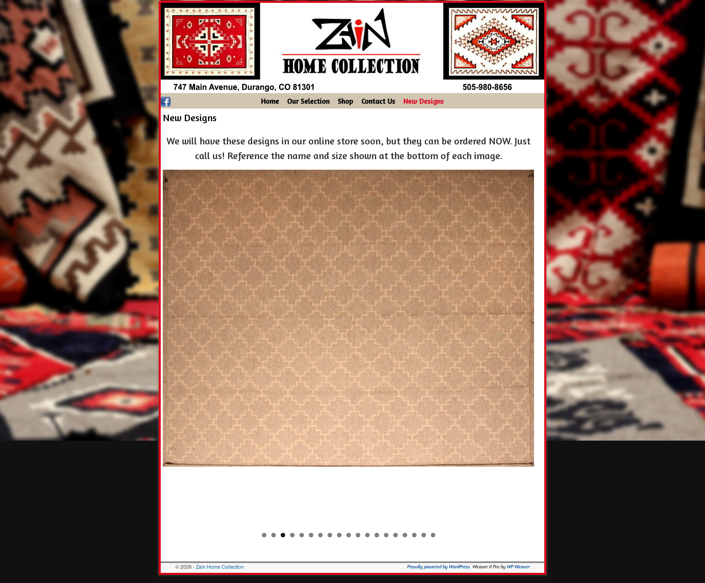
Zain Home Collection (220, 566)
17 (414, 535)
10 (348, 535)
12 (367, 535)
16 (405, 535)
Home (270, 100)
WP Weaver (518, 566)
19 (433, 535)
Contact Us (378, 100)
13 (377, 535)
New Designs (423, 100)
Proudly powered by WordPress (438, 566)
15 (395, 535)
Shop (345, 100)
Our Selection (308, 100)
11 (358, 535)
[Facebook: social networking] (166, 100)
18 (423, 535)
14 (386, 535)
